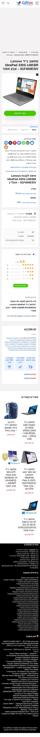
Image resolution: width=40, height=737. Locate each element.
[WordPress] (28, 143)
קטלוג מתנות (23, 52)
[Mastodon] (19, 143)
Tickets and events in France (28, 630)
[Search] (8, 3)
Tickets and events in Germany (27, 596)
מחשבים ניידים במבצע (29, 344)
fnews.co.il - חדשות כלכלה (29, 558)
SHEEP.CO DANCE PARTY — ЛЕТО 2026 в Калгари (20, 641)
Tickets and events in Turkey (28, 624)
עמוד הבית (34, 52)
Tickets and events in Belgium (27, 618)
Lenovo (33, 334)
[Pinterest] (15, 143)
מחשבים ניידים (14, 338)
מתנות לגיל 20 (12, 348)
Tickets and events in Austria (27, 604)
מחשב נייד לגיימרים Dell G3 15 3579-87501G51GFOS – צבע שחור (27, 525)
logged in (20, 316)
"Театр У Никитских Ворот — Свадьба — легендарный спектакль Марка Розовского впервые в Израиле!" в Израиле (22, 655)
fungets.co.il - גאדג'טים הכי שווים (27, 552)
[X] (10, 143)
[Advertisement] (20, 28)
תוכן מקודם (31, 636)
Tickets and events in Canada (27, 626)
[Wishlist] (3, 3)
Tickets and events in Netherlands (26, 620)
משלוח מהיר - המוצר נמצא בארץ (20, 360)
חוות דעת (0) (12, 130)
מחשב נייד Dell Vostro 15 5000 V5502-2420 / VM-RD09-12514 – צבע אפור (29, 430)
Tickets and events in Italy (29, 608)
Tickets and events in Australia (27, 584)
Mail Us (14, 736)
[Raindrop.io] (32, 143)
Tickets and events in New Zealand (25, 598)
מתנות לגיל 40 (23, 350)
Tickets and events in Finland (28, 616)
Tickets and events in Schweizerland (25, 602)
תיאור (34, 130)
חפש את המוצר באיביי (28, 203)
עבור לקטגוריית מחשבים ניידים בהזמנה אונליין (21, 171)
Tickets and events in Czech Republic (25, 622)
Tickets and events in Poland (28, 612)
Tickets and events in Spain (28, 628)
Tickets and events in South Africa (26, 600)
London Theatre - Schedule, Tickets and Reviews (20, 580)
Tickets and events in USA (29, 586)
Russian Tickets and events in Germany (24, 588)
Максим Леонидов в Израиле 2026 (25, 695)
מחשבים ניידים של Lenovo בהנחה (26, 346)
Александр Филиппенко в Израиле (25, 697)
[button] (37, 74)
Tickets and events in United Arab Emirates (22, 594)
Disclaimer (21, 736)
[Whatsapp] (23, 143)
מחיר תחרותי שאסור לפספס (30, 359)
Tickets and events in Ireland (28, 582)
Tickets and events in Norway (27, 610)
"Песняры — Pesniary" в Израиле (26, 659)
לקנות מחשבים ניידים (19, 340)
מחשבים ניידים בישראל (11, 342)
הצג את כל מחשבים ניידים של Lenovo (23, 167)
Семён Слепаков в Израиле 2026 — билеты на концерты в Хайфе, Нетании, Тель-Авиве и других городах (20, 714)
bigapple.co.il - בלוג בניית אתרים (27, 550)
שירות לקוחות (18, 730)
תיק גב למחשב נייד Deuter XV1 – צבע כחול (11, 426)
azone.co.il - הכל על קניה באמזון (27, 554)
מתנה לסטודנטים (21, 348)
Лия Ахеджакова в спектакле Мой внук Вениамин (20, 643)
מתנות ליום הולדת (14, 350)
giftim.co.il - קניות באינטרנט (29, 560)
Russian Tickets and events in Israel (25, 592)
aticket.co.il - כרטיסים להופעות (27, 564)
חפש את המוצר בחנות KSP (26, 194)
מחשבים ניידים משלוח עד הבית (14, 344)
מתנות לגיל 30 (32, 350)
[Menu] (37, 3)
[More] (6, 147)
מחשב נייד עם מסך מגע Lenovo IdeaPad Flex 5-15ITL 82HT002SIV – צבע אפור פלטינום (29, 479)
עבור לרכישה (20, 113)
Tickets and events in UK (29, 578)
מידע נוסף (24, 130)
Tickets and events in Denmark (27, 606)
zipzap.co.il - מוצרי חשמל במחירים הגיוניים (24, 556)
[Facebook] (6, 143)
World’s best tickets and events (27, 590)
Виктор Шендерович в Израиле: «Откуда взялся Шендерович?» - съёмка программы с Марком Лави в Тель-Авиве (20, 667)
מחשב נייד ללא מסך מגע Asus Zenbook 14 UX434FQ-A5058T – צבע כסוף (11, 477)
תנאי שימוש (8, 730)
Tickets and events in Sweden (27, 614)
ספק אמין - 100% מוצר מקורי (9, 360)
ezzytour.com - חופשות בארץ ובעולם (25, 562)
